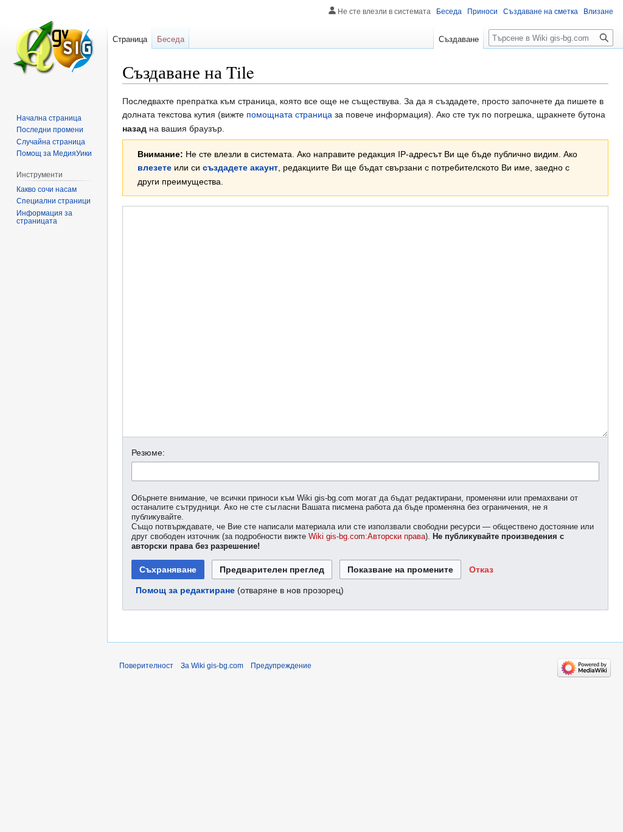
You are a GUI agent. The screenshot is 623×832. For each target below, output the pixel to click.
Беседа (449, 11)
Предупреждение (281, 665)
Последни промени (49, 129)
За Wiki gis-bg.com (212, 665)
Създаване (459, 39)
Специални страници (53, 201)
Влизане (598, 11)
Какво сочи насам (46, 189)
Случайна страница (50, 142)
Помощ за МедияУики (54, 153)
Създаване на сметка (540, 11)
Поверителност (146, 665)
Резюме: (148, 452)
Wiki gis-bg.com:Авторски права (366, 536)
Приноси (482, 11)
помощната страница (289, 114)
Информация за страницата (44, 217)
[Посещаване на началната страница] (53, 48)
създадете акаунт (240, 167)
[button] (481, 569)
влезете (154, 167)
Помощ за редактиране (185, 590)
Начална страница (49, 118)
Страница (130, 39)
